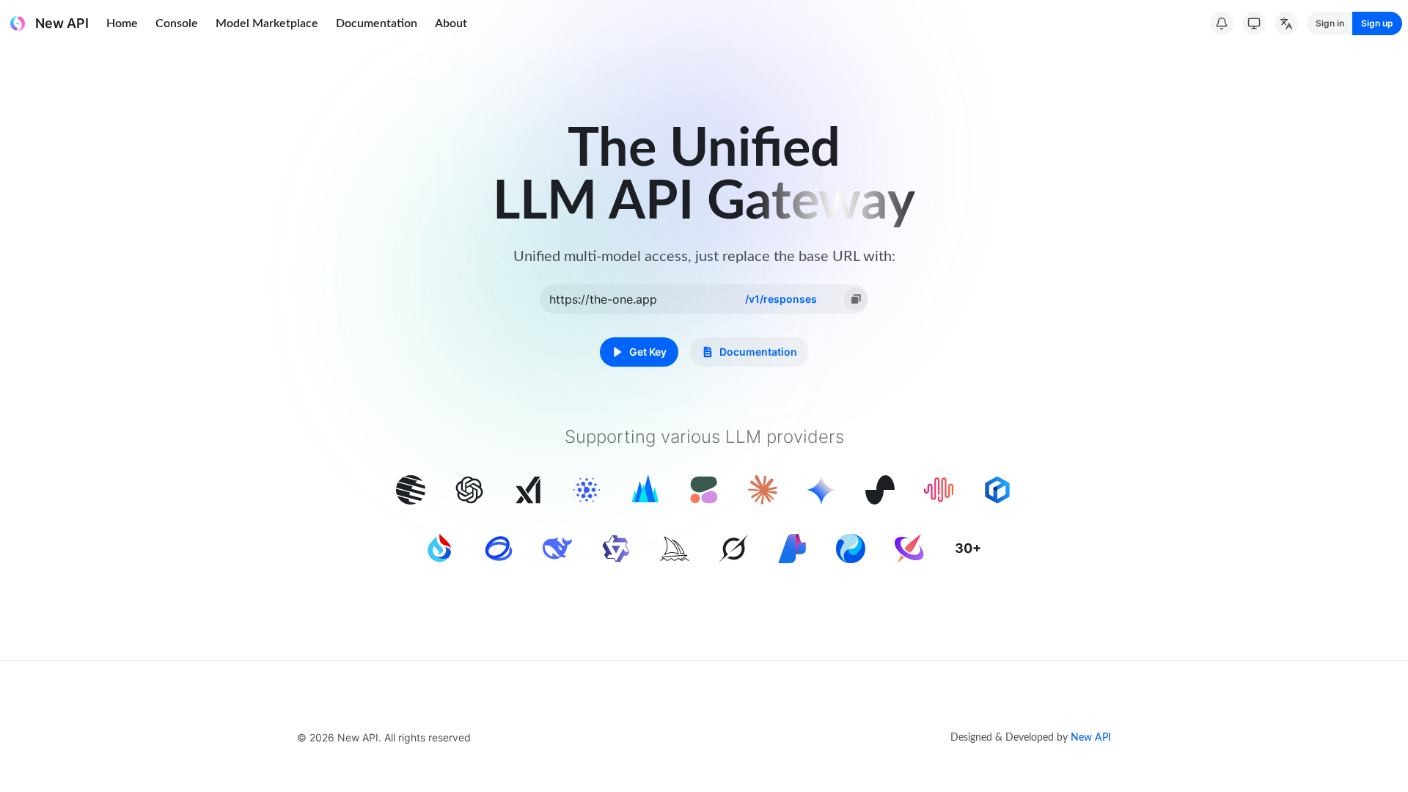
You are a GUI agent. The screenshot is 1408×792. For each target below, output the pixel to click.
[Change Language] (1286, 23)
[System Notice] (1221, 23)
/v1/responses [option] (781, 299)
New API (1091, 738)
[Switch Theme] (1254, 23)
